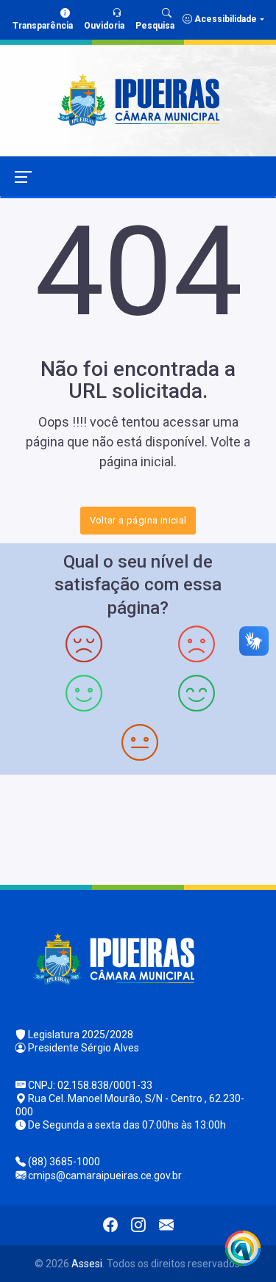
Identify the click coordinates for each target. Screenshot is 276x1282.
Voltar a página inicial (138, 520)
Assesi (86, 1264)
